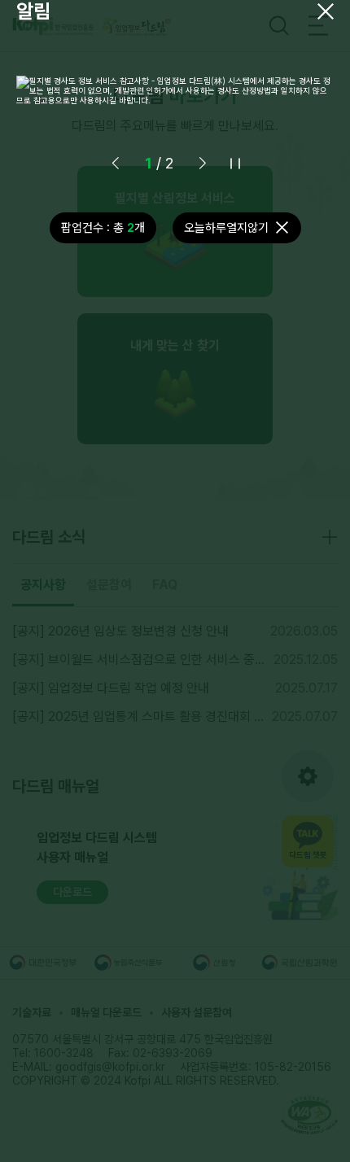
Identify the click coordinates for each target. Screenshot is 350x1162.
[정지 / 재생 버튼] (235, 163)
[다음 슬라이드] (202, 163)
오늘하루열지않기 (226, 228)
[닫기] (325, 11)
